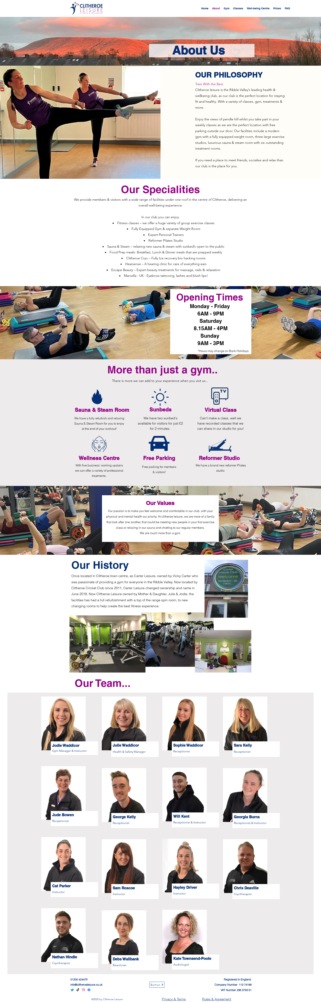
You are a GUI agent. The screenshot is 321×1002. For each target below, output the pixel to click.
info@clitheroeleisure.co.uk (86, 984)
